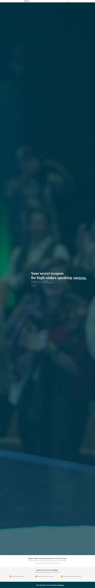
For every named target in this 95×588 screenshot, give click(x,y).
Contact (68, 1)
